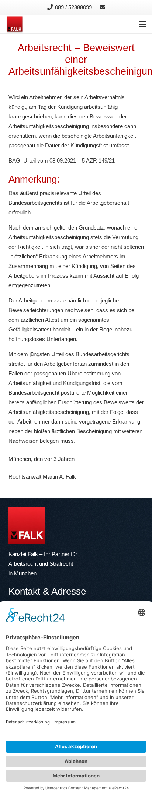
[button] (143, 24)
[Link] (102, 7)
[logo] (15, 24)
